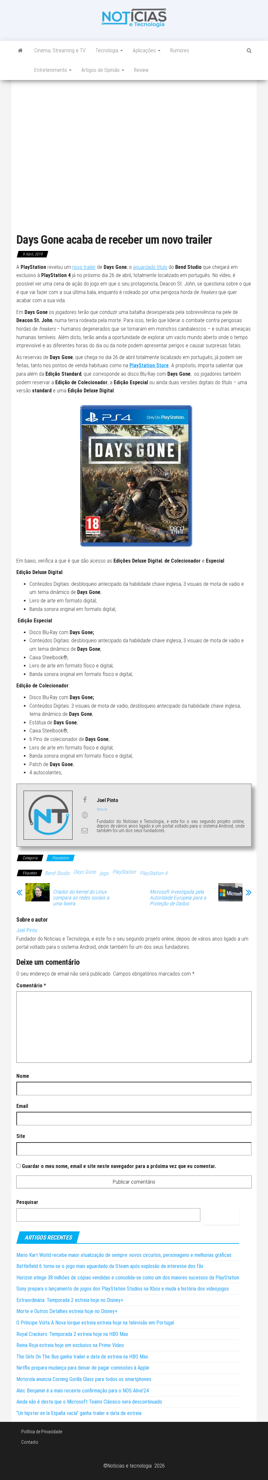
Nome (22, 1076)
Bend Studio (57, 873)
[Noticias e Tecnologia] (20, 50)
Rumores (179, 50)
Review (141, 70)
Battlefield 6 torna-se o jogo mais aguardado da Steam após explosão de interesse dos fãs (109, 1266)
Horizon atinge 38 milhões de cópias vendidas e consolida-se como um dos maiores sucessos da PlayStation (127, 1277)
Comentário (31, 985)
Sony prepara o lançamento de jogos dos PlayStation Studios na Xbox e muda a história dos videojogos (122, 1289)
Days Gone (85, 872)
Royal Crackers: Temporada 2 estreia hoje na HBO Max (72, 1334)
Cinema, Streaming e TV (60, 50)
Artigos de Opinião (101, 70)
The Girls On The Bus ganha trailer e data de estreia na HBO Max (82, 1357)
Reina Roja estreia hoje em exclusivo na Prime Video (70, 1345)
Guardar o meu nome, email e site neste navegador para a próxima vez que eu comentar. (119, 1166)
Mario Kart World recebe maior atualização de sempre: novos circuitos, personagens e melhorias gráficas (123, 1255)
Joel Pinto (26, 930)
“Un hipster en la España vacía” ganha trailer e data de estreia (79, 1413)
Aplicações (145, 50)
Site (20, 1136)
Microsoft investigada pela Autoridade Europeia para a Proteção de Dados (178, 898)
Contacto (29, 1442)
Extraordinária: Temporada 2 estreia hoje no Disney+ (70, 1300)
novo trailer (84, 267)
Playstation (60, 858)
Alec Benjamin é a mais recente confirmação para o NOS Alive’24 (82, 1391)
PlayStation (124, 872)
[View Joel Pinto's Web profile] (84, 815)
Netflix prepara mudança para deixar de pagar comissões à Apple (82, 1368)
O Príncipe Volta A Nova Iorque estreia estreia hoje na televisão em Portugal (95, 1323)
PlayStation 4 (153, 873)
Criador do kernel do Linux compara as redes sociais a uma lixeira (81, 898)
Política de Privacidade (41, 1431)
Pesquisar (27, 1202)
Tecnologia (107, 50)
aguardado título (150, 267)
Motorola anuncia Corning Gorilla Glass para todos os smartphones (83, 1379)
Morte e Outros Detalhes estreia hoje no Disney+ (67, 1311)
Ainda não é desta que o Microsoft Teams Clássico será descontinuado (89, 1402)
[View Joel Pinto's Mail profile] (84, 830)
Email (22, 1106)
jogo (104, 873)
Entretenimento (51, 70)
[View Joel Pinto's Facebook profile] (84, 799)
